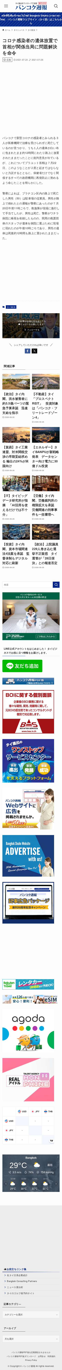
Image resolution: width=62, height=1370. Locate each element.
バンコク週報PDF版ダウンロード (21, 1356)
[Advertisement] (31, 97)
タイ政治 (11, 306)
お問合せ (42, 1356)
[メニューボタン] (6, 6)
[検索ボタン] (56, 6)
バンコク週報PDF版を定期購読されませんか (31, 1352)
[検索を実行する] (56, 585)
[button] (27, 351)
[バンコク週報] (31, 6)
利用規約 (51, 1356)
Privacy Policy (31, 1360)
